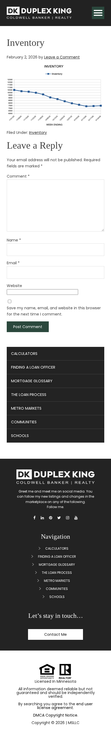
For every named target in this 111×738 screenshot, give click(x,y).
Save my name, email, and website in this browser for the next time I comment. (54, 311)
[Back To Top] (100, 721)
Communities (24, 422)
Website (14, 285)
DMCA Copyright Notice (55, 715)
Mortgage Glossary (32, 381)
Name (14, 240)
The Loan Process (28, 394)
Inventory (38, 132)
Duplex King (39, 13)
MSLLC (73, 722)
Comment (18, 176)
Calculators (24, 353)
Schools (20, 435)
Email (13, 263)
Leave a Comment (62, 57)
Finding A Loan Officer (33, 367)
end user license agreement (65, 705)
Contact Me (55, 634)
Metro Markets (26, 408)
